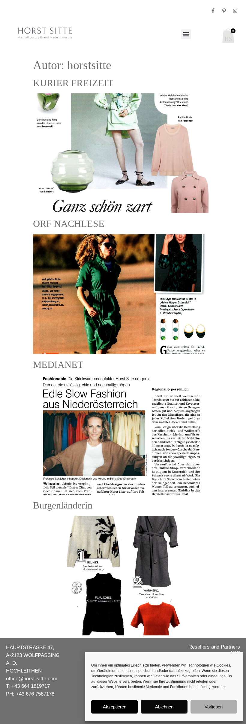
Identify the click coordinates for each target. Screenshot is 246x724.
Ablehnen (164, 706)
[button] (186, 34)
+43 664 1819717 (30, 686)
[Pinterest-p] (224, 11)
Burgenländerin (62, 505)
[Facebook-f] (213, 11)
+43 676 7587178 (35, 694)
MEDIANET (58, 364)
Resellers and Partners (214, 647)
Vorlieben (214, 706)
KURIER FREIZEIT (73, 83)
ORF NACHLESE (68, 223)
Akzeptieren (114, 706)
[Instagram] (235, 11)
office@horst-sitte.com (31, 678)
